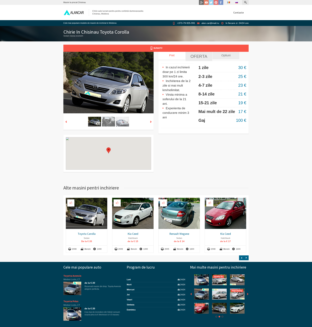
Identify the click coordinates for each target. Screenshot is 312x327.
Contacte (238, 12)
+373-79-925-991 (186, 23)
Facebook (220, 2)
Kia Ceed (133, 234)
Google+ (201, 2)
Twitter (211, 2)
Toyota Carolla (87, 234)
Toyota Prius (70, 301)
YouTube (206, 2)
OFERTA (198, 56)
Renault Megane (179, 234)
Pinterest (216, 2)
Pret (172, 55)
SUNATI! (157, 48)
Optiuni (226, 55)
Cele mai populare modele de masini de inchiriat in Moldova (90, 23)
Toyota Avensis (72, 275)
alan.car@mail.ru (210, 23)
